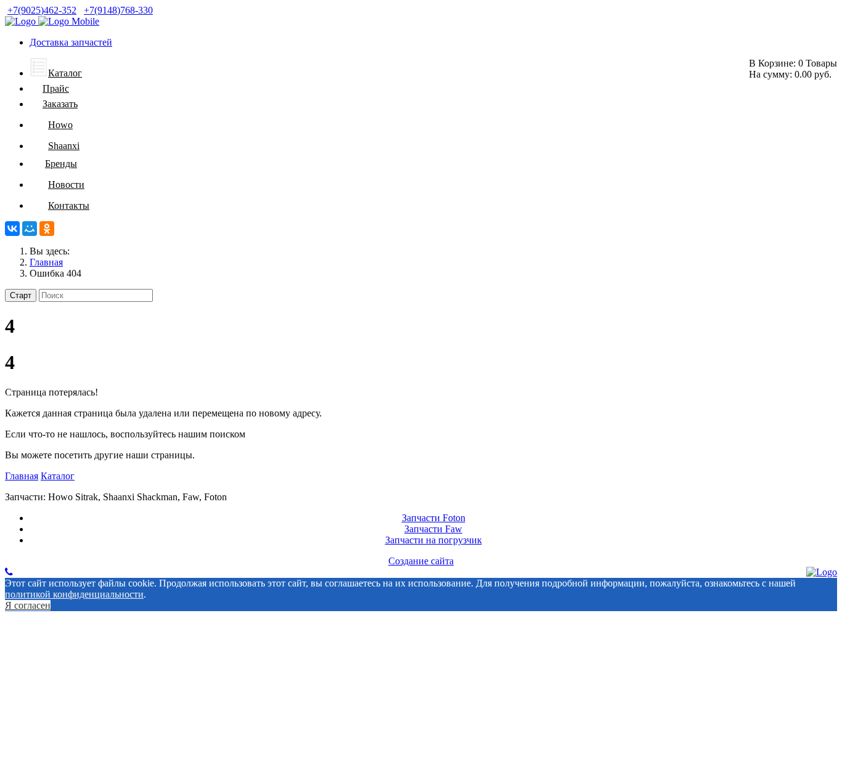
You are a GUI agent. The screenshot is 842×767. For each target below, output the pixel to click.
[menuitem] (56, 73)
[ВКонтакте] (12, 228)
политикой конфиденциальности (74, 594)
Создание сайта (421, 561)
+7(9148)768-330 (118, 10)
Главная (21, 476)
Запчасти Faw (433, 529)
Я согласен (28, 605)
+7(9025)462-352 (41, 10)
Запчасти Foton (433, 518)
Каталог (58, 476)
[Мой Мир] (29, 228)
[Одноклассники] (46, 228)
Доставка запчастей (71, 42)
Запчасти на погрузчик (433, 540)
